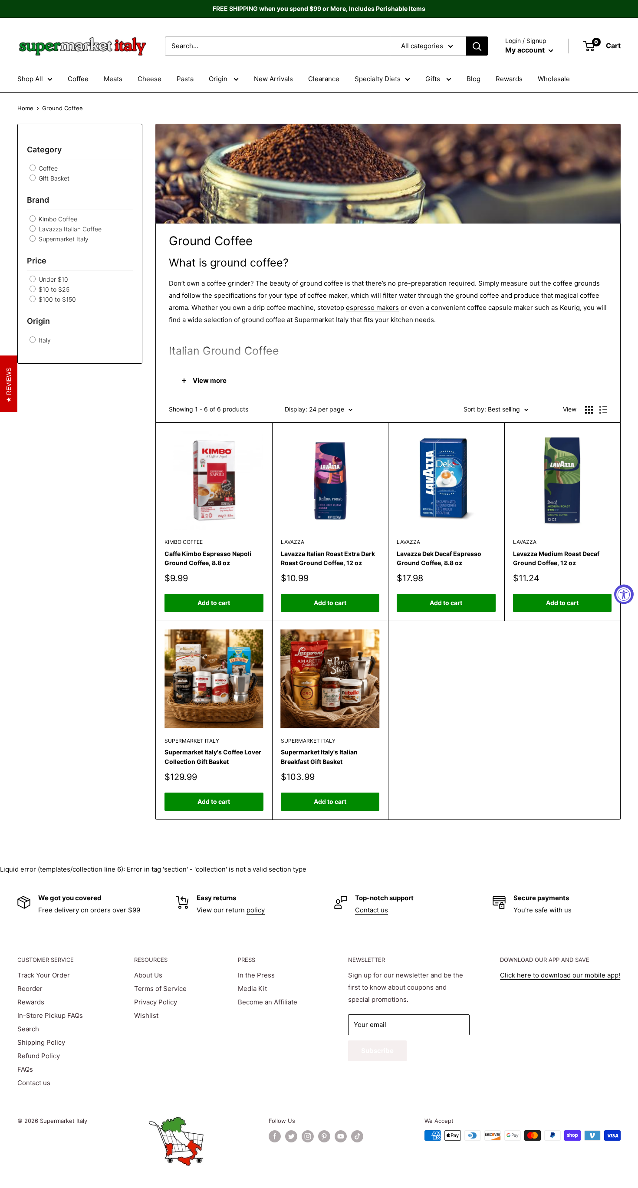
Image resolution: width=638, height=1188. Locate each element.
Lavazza (292, 542)
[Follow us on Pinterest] (324, 1136)
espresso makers (372, 307)
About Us (148, 975)
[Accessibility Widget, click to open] (624, 594)
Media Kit (252, 988)
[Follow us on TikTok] (357, 1136)
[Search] (477, 46)
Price (36, 260)
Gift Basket (53, 178)
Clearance (323, 79)
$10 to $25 (53, 289)
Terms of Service (160, 988)
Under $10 (52, 279)
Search (28, 1029)
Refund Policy (38, 1056)
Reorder (30, 988)
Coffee (78, 79)
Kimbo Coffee (57, 219)
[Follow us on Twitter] (291, 1136)
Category (44, 149)
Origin (219, 79)
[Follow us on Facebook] (275, 1136)
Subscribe (377, 1050)
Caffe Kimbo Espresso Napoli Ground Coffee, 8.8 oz (207, 558)
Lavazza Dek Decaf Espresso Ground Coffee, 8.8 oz (439, 558)
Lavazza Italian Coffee (69, 229)
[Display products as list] (603, 410)
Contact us (371, 910)
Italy (44, 340)
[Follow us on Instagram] (308, 1136)
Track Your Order (43, 975)
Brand (38, 199)
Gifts (433, 79)
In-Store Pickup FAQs (50, 1015)
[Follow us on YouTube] (341, 1136)
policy (256, 910)
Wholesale (554, 79)
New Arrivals (273, 79)
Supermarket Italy (63, 239)
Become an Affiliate (267, 1002)
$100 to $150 (56, 299)
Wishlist (146, 1015)
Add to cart (213, 602)
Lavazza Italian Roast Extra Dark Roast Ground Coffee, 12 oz (328, 558)
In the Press (256, 975)
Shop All (30, 79)
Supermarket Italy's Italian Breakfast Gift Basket (319, 756)
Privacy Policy (155, 1002)
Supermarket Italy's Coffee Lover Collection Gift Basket (212, 756)
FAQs (25, 1069)
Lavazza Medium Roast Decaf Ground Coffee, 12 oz (556, 558)
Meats (113, 79)
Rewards (509, 79)
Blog (473, 79)
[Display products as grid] (589, 410)
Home (25, 108)
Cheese (149, 79)
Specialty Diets (378, 79)
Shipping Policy (41, 1042)
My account (525, 50)
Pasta (185, 79)
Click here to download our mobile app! (560, 975)
